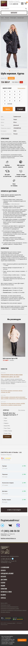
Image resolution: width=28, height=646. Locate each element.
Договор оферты (5, 612)
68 (19, 100)
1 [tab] (9, 70)
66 (14, 100)
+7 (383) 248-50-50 (10, 531)
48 (9, 94)
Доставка (4, 579)
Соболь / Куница (8, 430)
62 (4, 100)
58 (14, 97)
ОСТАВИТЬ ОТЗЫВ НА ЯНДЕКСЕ (14, 510)
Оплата (3, 570)
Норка (5, 418)
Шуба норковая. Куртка (9, 358)
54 (4, 97)
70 (4, 103)
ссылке (11, 643)
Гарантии (4, 588)
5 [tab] (15, 70)
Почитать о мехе (6, 592)
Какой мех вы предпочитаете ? (10, 414)
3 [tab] (12, 70)
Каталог (3, 576)
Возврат (3, 595)
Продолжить (22, 640)
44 (19, 91)
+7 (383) (13, 4)
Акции (3, 585)
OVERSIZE (10, 103)
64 (9, 100)
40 (9, 91)
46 (4, 94)
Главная (2, 17)
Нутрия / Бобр (7, 433)
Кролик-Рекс (7, 425)
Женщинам (7, 17)
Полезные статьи (5, 605)
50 (14, 94)
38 (4, 91)
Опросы (3, 598)
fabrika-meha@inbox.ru (8, 538)
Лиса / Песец (7, 428)
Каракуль (6, 423)
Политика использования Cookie (10, 608)
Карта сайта (4, 603)
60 (19, 97)
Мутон (5, 420)
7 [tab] (18, 70)
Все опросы (21, 410)
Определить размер (7, 573)
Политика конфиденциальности (9, 606)
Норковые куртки (20, 17)
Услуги (3, 582)
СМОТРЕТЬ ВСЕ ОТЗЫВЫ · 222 (11, 452)
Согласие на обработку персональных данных (14, 610)
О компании (5, 567)
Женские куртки (13, 17)
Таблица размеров (21, 88)
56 (9, 97)
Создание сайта (11, 623)
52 (19, 94)
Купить (8, 109)
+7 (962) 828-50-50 (14, 204)
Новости (4, 369)
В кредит (20, 109)
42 (14, 91)
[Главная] (4, 3)
